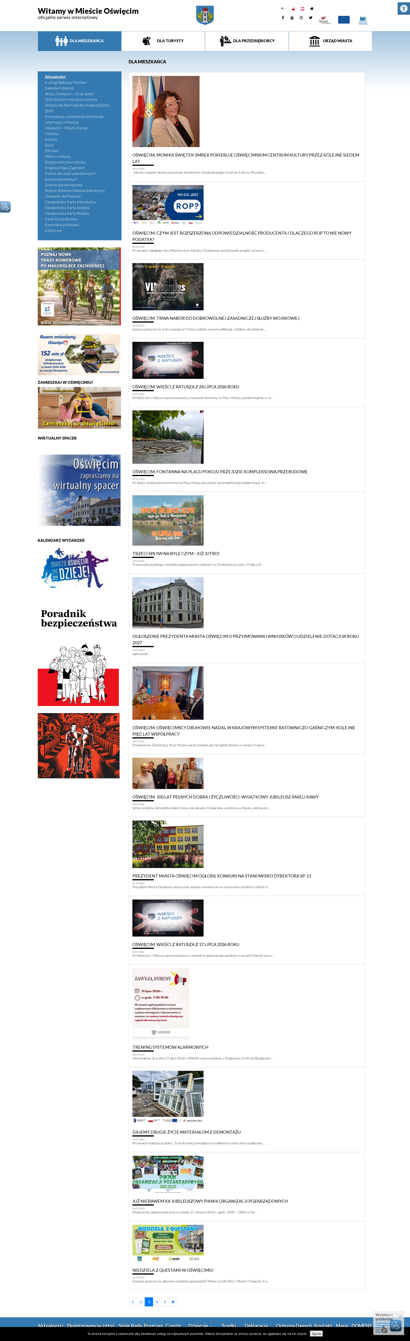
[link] (404, 8)
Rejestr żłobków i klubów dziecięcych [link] (75, 190)
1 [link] (133, 1301)
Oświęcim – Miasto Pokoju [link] (66, 127)
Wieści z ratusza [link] (58, 156)
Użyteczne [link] (53, 230)
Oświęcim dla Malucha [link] (63, 196)
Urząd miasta (337, 40)
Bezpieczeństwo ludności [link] (65, 162)
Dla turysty (170, 40)
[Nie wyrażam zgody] (404, 1334)
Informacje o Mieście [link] (62, 122)
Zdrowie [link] (52, 150)
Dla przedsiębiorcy (254, 40)
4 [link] (157, 1301)
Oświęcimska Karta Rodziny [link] (67, 213)
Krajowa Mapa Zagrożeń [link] (65, 167)
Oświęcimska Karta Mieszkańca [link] (70, 202)
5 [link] (165, 1301)
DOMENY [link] (362, 1325)
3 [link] (149, 1301)
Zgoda (316, 1334)
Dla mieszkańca (86, 40)
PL (282, 8)
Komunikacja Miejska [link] (62, 224)
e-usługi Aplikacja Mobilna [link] (65, 82)
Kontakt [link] (323, 1325)
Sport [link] (49, 145)
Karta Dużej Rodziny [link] (61, 219)
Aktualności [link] (55, 76)
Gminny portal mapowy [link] (63, 184)
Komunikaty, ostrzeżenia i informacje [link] (74, 116)
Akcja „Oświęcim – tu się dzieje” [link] (70, 93)
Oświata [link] (51, 133)
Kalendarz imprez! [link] (59, 88)
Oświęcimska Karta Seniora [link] (67, 207)
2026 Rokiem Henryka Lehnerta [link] (71, 99)
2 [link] (141, 1301)
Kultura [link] (51, 139)
